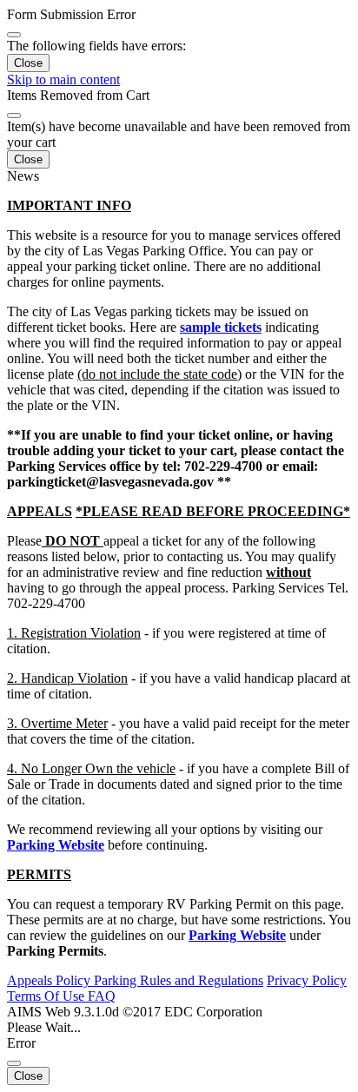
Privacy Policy (307, 980)
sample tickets (221, 327)
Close (28, 62)
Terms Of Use (47, 996)
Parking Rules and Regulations (178, 980)
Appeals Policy (50, 980)
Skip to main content (63, 79)
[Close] (14, 34)
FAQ (102, 996)
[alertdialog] (179, 39)
